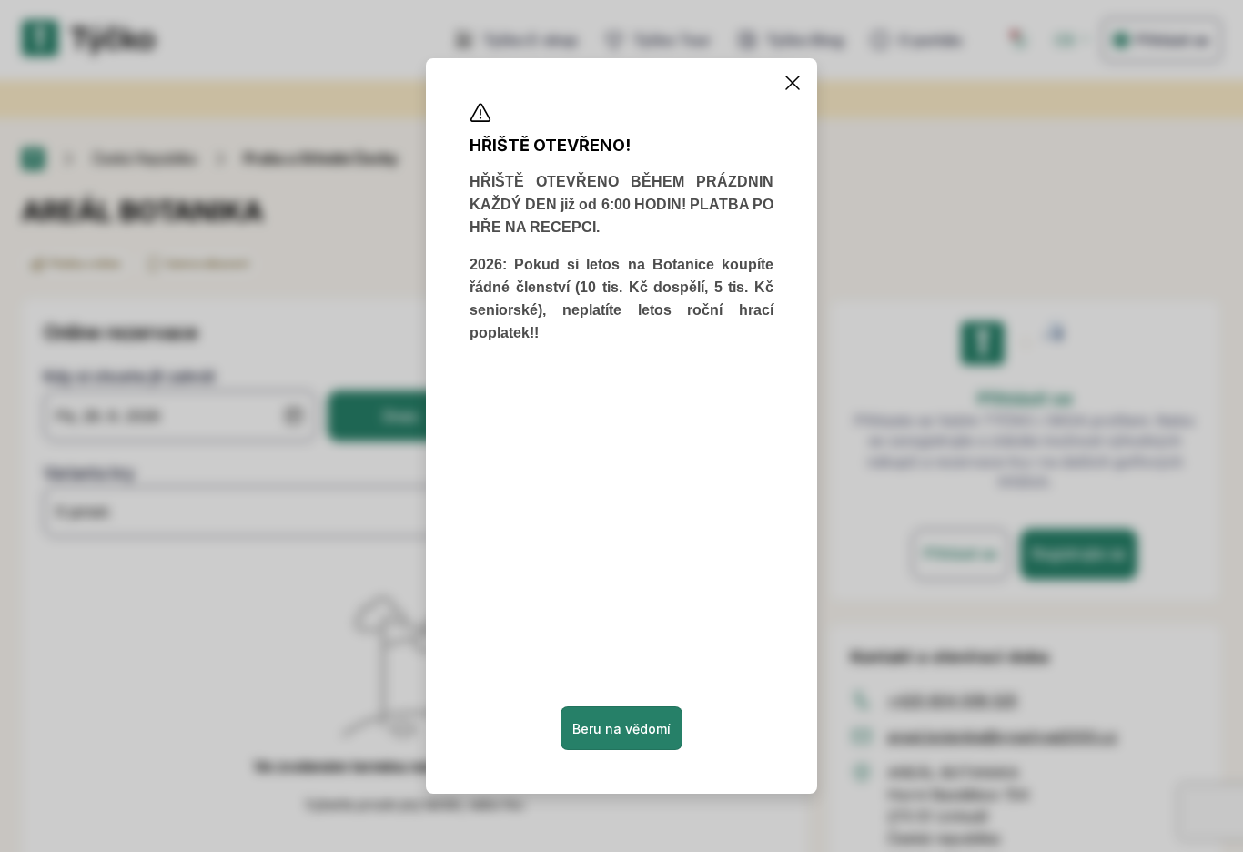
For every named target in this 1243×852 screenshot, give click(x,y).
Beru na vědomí (621, 728)
